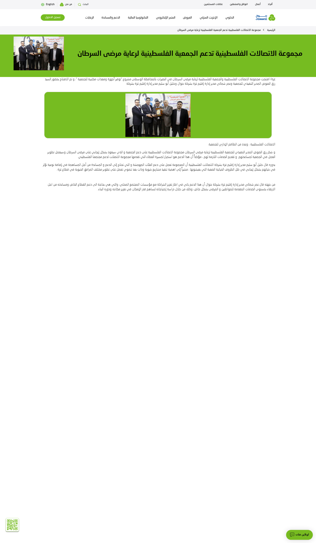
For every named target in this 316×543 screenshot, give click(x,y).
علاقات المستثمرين (213, 4)
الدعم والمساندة (110, 17)
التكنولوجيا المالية (138, 17)
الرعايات (89, 17)
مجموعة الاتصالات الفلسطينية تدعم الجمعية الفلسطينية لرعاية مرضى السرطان (219, 30)
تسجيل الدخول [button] (52, 17)
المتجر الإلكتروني (165, 17)
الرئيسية (271, 30)
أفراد (270, 4)
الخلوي (229, 17)
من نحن (68, 4)
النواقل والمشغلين (239, 4)
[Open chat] (299, 535)
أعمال (258, 4)
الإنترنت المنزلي (208, 17)
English (50, 4)
